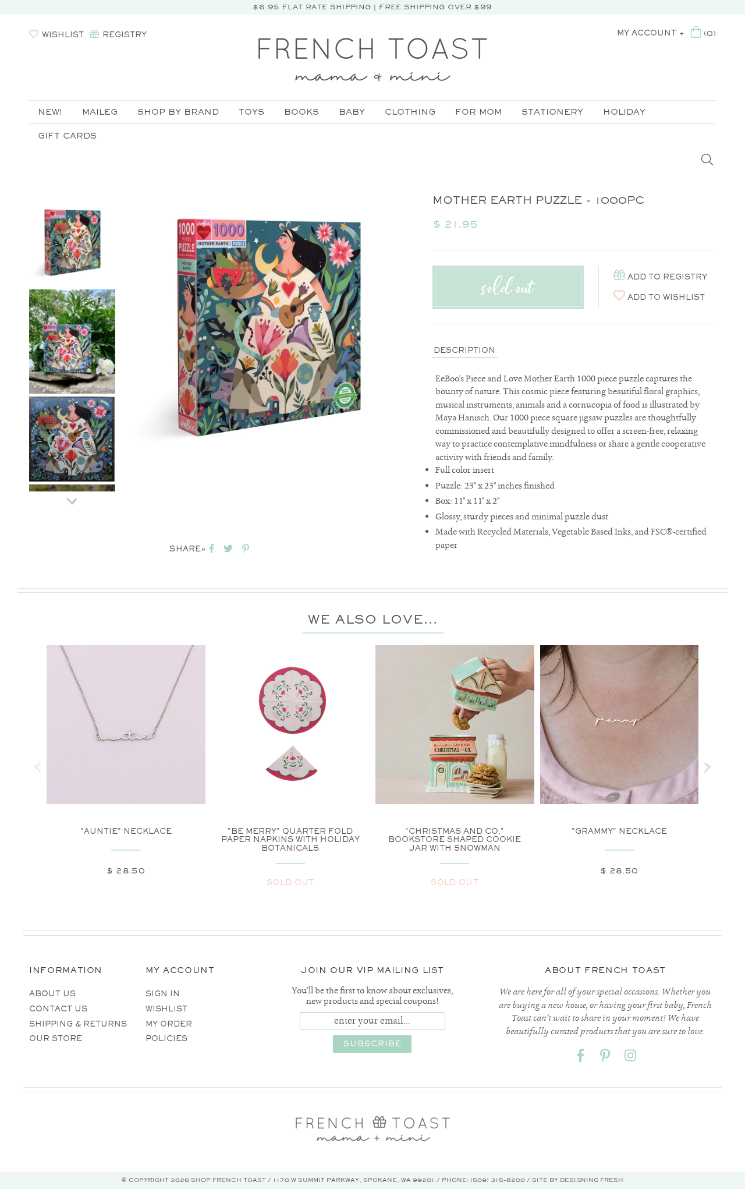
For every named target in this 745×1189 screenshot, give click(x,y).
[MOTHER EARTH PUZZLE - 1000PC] (72, 243)
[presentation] (38, 767)
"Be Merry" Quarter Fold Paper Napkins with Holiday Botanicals (290, 839)
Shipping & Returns (78, 1024)
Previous (72, 185)
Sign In (163, 993)
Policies (166, 1038)
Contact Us (58, 1008)
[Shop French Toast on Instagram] (630, 1057)
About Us (52, 993)
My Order (169, 1024)
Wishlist (166, 1008)
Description (464, 350)
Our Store (55, 1038)
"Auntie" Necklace (126, 831)
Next (72, 497)
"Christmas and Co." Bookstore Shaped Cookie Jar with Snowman (454, 839)
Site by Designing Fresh (577, 1180)
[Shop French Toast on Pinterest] (605, 1057)
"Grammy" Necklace (619, 831)
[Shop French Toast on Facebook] (580, 1057)
